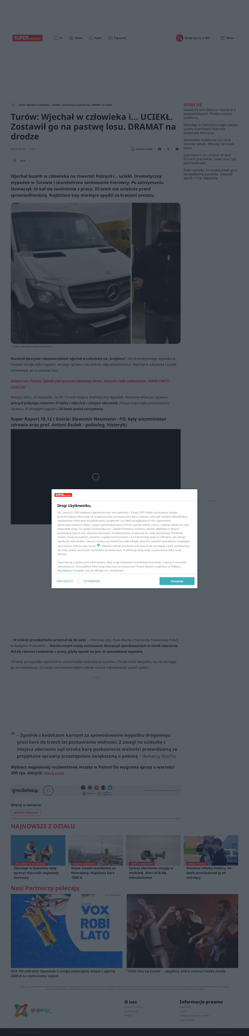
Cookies (79, 570)
